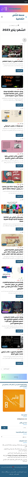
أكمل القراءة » (19, 71)
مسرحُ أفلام (7, 472)
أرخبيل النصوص (20, 472)
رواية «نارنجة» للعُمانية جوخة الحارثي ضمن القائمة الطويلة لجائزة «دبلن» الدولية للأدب (13, 93)
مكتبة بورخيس (13, 472)
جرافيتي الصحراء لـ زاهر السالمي (14, 453)
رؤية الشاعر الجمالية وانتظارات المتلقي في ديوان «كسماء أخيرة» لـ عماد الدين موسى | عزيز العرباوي (12, 285)
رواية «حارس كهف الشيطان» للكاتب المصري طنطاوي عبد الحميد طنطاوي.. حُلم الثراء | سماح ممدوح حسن (13, 320)
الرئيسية (16, 25)
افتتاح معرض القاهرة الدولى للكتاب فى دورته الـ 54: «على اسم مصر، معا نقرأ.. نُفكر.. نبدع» (12, 251)
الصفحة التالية (6, 369)
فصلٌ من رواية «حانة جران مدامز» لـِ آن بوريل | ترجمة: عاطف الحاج (12, 187)
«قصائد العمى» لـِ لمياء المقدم (12, 61)
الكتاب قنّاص (16, 474)
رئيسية (25, 472)
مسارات (3, 472)
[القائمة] (2, 17)
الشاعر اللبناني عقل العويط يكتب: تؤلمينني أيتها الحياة (15, 460)
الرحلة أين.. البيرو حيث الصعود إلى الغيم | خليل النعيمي (15, 456)
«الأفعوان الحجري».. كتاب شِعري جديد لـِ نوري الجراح (12, 352)
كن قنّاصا (11, 474)
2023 (12, 25)
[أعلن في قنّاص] (14, 9)
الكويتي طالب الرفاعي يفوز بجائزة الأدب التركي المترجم (14, 157)
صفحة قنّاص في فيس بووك (14, 4)
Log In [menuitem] (25, 1)
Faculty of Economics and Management (17, 455)
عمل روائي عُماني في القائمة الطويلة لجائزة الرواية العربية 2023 (13, 219)
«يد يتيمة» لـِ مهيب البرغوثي (13, 125)
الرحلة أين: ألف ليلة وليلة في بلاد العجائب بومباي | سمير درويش (15, 450)
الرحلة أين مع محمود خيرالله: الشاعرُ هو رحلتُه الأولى (14, 446)
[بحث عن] (26, 17)
